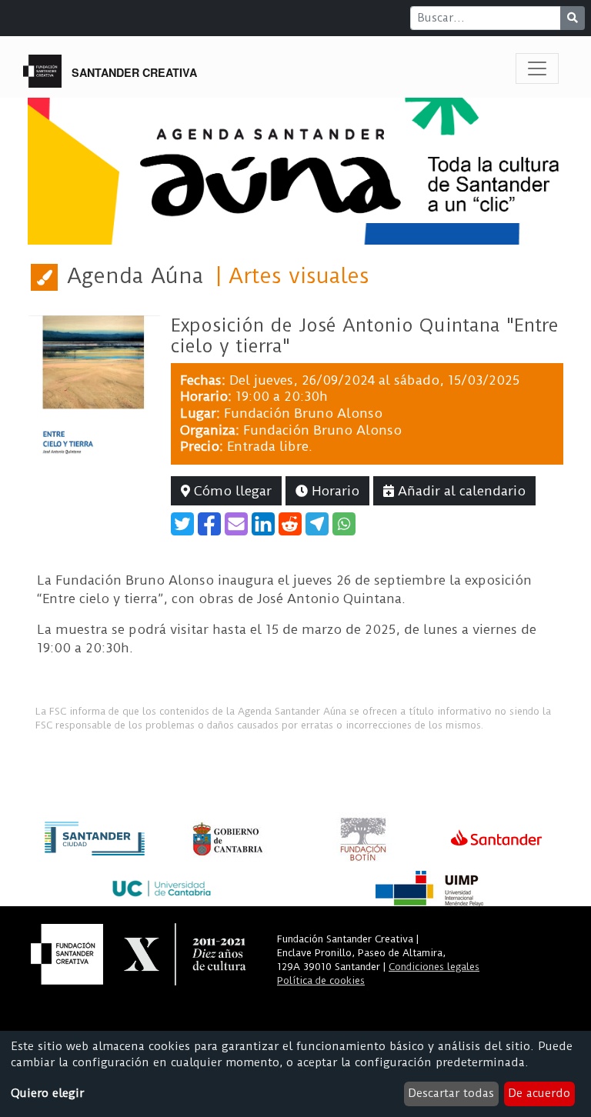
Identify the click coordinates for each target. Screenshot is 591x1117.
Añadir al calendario (460, 490)
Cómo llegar (231, 490)
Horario (333, 490)
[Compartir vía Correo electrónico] (236, 523)
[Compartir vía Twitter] (182, 523)
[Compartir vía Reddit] (290, 523)
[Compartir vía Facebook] (209, 523)
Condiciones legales (434, 966)
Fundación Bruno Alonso (303, 413)
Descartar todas (451, 1093)
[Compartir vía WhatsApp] (344, 523)
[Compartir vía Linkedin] (263, 523)
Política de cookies (321, 980)
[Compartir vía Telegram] (317, 523)
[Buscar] (572, 18)
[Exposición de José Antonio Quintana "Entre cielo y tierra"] (95, 384)
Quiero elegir (47, 1093)
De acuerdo (539, 1093)
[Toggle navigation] (537, 68)
